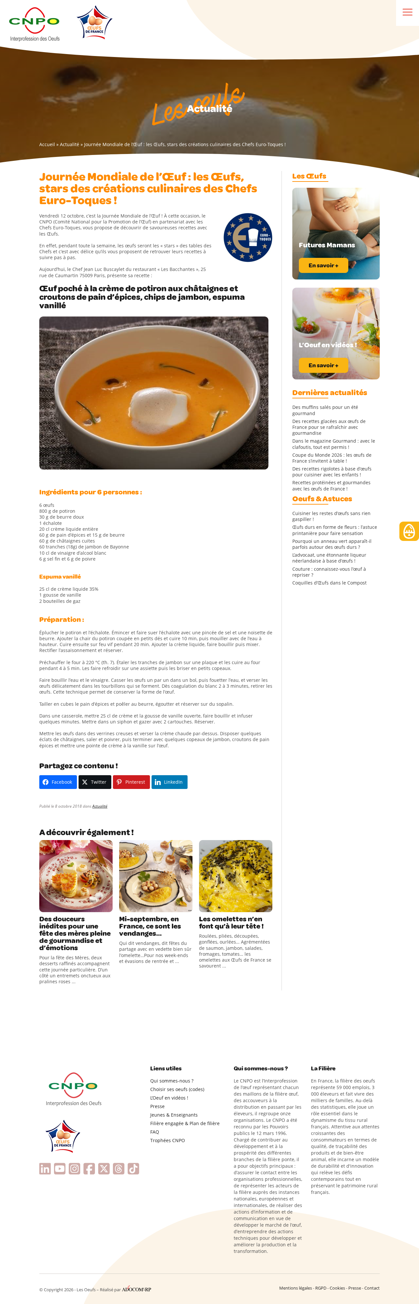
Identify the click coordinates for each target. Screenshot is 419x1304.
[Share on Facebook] (45, 905)
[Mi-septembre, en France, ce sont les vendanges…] (155, 876)
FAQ (154, 1132)
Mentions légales (295, 1288)
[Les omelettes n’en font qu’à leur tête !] (235, 876)
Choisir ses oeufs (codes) (177, 1089)
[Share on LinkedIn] (72, 905)
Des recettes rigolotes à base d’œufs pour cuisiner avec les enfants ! (332, 472)
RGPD (320, 1288)
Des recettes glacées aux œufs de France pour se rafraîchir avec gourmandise (329, 427)
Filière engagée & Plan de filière (185, 1123)
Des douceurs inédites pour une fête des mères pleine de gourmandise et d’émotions (75, 933)
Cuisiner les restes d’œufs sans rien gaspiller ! (331, 516)
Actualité (69, 144)
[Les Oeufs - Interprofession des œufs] (35, 23)
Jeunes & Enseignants (174, 1115)
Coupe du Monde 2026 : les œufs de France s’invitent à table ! (332, 458)
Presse (157, 1106)
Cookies (337, 1288)
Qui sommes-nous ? (171, 1081)
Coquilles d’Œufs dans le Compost (329, 583)
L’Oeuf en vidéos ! (169, 1098)
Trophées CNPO (167, 1140)
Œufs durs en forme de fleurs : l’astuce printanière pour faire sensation (334, 530)
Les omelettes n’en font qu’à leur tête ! (231, 922)
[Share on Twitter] (58, 905)
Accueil (47, 144)
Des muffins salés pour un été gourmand (325, 410)
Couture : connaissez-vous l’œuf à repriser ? (329, 572)
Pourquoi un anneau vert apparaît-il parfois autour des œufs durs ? (332, 544)
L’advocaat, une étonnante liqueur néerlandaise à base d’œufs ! (329, 558)
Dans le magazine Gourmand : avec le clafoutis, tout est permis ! (333, 444)
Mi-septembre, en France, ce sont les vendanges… (150, 926)
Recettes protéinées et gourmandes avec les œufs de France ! (331, 485)
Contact (372, 1288)
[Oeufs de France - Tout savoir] (94, 23)
